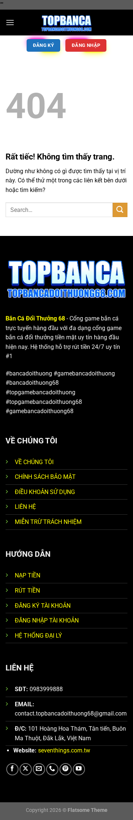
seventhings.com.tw (64, 750)
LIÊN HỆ (25, 506)
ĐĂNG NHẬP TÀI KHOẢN (47, 620)
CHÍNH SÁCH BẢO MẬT (45, 476)
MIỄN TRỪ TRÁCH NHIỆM (48, 521)
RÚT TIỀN (27, 590)
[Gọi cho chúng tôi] (52, 769)
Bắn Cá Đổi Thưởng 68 (35, 318)
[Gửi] (120, 210)
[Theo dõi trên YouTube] (79, 769)
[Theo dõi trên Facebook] (12, 769)
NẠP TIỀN (27, 575)
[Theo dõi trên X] (26, 769)
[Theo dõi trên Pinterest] (65, 769)
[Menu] (10, 22)
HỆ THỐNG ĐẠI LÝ (38, 635)
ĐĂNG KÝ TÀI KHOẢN (43, 605)
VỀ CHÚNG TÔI (34, 462)
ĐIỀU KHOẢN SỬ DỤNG (45, 491)
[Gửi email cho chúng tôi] (39, 769)
